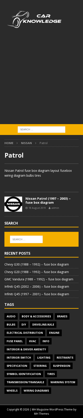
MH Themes (41, 414)
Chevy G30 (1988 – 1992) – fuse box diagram (36, 264)
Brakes (62, 316)
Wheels (12, 391)
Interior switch (19, 357)
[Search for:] (41, 129)
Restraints (65, 357)
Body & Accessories (36, 316)
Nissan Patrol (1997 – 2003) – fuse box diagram (48, 200)
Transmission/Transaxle (25, 382)
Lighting (43, 357)
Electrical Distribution (25, 333)
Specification (17, 366)
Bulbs (11, 324)
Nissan (26, 143)
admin (55, 207)
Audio (11, 316)
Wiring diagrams (36, 391)
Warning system (62, 382)
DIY (23, 324)
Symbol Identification (24, 374)
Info (45, 341)
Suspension (61, 366)
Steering (40, 366)
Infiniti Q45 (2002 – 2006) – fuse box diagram (36, 286)
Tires (51, 374)
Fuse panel (15, 341)
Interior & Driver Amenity (26, 349)
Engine (54, 333)
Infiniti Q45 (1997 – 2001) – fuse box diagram (36, 294)
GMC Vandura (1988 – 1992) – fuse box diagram (38, 279)
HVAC (32, 341)
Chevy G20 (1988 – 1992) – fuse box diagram (36, 272)
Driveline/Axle (43, 324)
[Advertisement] (41, 80)
